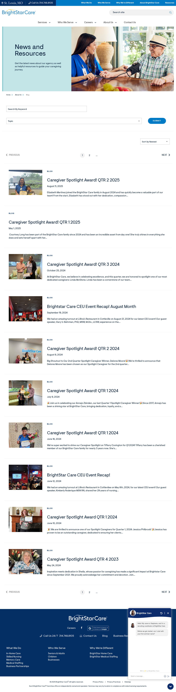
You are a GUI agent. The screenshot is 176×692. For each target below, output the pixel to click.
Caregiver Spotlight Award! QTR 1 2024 (82, 391)
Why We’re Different (125, 4)
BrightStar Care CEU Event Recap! (78, 475)
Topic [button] (10, 121)
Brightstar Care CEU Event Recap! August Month (91, 307)
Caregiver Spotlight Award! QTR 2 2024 (83, 349)
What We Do (86, 4)
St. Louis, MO (13, 3)
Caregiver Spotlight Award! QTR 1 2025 (44, 222)
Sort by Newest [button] (149, 142)
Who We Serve (104, 4)
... (97, 156)
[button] (43, 23)
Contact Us (90, 636)
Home (8, 95)
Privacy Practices (114, 682)
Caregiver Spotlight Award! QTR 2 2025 (83, 180)
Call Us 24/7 (58, 636)
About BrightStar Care (149, 4)
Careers (71, 628)
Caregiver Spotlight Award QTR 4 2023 (83, 560)
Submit (157, 121)
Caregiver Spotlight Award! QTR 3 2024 (83, 265)
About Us (18, 95)
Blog (50, 171)
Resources (169, 4)
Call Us (42, 3)
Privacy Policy (98, 682)
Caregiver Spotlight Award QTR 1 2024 (82, 517)
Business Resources (124, 636)
